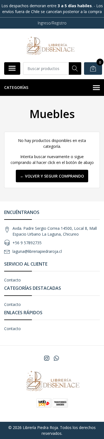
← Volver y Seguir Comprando (52, 176)
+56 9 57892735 (27, 242)
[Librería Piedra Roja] (50, 45)
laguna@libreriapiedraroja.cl (37, 251)
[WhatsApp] (56, 358)
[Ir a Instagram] (46, 358)
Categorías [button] (16, 87)
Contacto (12, 280)
